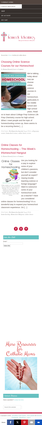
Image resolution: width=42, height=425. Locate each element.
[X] (17, 422)
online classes (22, 133)
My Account (5, 16)
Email (5, 241)
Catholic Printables (8, 6)
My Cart (4, 20)
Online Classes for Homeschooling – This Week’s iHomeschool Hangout (18, 148)
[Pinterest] (24, 422)
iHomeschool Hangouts (17, 214)
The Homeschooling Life (16, 131)
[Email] (31, 422)
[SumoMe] (38, 422)
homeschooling (5, 214)
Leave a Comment (18, 69)
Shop (3, 11)
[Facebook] (10, 422)
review (29, 133)
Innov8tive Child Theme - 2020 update (23, 415)
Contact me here (19, 400)
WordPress (22, 417)
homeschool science (12, 133)
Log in (28, 417)
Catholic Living (7, 2)
